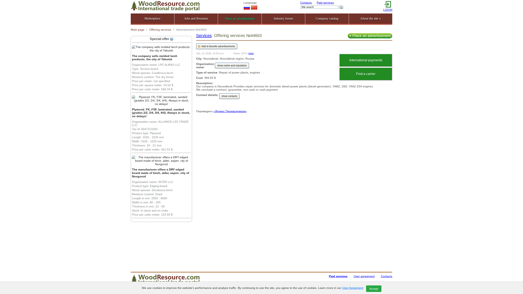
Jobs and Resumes (196, 18)
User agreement (364, 276)
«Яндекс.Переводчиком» (230, 111)
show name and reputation (232, 65)
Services (204, 35)
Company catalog (327, 18)
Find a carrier (365, 74)
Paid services (325, 2)
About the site (370, 18)
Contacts (306, 2)
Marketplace (152, 18)
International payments (365, 60)
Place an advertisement (370, 36)
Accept (373, 288)
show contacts (229, 96)
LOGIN (387, 9)
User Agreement (352, 288)
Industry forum (283, 18)
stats (251, 53)
